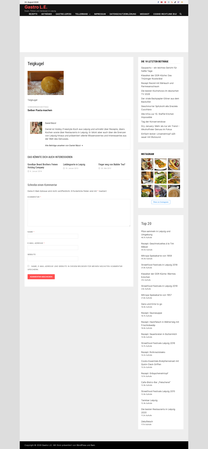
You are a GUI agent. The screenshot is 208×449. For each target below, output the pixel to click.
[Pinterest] (165, 2)
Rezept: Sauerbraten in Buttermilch (159, 334)
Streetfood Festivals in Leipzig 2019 (159, 286)
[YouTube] (162, 2)
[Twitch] (179, 2)
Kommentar (34, 197)
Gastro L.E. (36, 7)
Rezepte (33, 14)
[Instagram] (169, 2)
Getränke (46, 14)
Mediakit (145, 14)
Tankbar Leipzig (149, 400)
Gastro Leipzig (63, 14)
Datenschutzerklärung (123, 14)
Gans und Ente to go (151, 304)
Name (31, 232)
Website (32, 254)
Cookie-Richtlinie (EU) (165, 14)
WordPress (81, 445)
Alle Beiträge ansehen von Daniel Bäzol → (64, 145)
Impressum (100, 14)
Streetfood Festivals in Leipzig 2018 (159, 265)
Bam (93, 445)
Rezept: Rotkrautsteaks (153, 352)
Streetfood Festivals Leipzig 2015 (158, 391)
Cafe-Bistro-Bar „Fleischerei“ (156, 382)
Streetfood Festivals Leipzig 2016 (158, 343)
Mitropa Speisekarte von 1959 (156, 255)
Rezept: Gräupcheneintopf (154, 373)
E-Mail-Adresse (36, 243)
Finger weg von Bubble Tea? (111, 164)
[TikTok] (175, 2)
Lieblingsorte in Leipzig (74, 164)
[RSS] (172, 2)
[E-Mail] (182, 2)
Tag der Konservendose (153, 121)
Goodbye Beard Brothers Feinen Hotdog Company (43, 166)
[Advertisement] (104, 34)
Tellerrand (81, 14)
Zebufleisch (147, 421)
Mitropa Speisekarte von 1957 (156, 295)
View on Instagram (160, 202)
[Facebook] (158, 2)
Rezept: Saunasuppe (151, 313)
